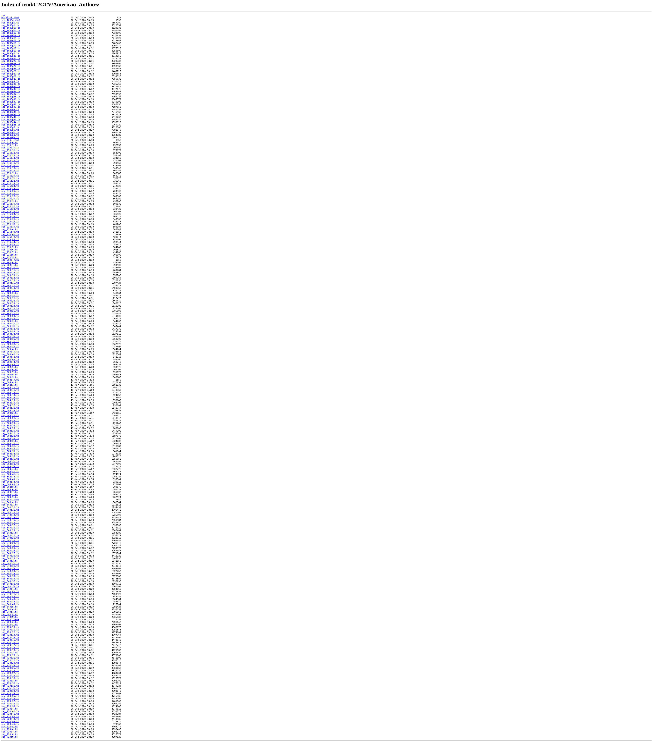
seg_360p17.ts (10, 285)
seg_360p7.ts (9, 372)
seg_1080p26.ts (10, 71)
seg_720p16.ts (10, 642)
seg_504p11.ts (10, 390)
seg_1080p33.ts (10, 91)
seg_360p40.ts (10, 351)
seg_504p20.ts (10, 415)
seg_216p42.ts (10, 237)
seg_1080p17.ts (10, 45)
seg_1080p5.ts (10, 127)
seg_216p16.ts (10, 163)
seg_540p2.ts (9, 533)
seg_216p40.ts (10, 232)
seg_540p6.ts (9, 609)
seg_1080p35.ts (10, 96)
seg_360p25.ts (10, 308)
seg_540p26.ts (10, 550)
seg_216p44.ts (10, 242)
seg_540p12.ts (10, 512)
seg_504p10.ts (10, 387)
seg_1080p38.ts (10, 104)
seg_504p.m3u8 (10, 379)
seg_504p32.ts (10, 448)
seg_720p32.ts (10, 688)
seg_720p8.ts (9, 734)
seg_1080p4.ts (10, 109)
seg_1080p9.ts (10, 137)
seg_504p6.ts (9, 489)
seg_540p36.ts (10, 578)
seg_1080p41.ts (10, 114)
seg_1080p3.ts (10, 81)
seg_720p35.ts (10, 696)
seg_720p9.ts (9, 737)
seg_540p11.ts (10, 510)
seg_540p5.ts (9, 606)
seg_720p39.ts (10, 706)
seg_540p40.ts (10, 591)
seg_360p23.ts (10, 303)
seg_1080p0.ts (10, 22)
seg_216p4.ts (9, 229)
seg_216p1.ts (9, 145)
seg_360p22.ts (10, 300)
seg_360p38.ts (10, 344)
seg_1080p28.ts (10, 76)
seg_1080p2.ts (10, 53)
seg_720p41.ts (10, 714)
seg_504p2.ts (9, 413)
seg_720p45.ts (10, 724)
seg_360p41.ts (10, 354)
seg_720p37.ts (10, 701)
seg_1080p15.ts (10, 40)
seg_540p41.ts (10, 594)
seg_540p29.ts (10, 558)
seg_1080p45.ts (10, 124)
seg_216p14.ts (10, 158)
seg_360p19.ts (10, 290)
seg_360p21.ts (10, 298)
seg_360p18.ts (10, 288)
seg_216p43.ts (10, 239)
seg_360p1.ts (9, 265)
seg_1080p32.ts (10, 89)
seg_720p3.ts (9, 680)
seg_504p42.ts (10, 476)
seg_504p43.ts (10, 479)
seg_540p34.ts (10, 573)
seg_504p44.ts (10, 481)
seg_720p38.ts (10, 703)
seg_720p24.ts (10, 665)
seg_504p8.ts (9, 494)
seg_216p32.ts (10, 209)
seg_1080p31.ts (10, 86)
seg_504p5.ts (9, 487)
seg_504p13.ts (10, 395)
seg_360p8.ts (9, 374)
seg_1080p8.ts (10, 135)
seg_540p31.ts (10, 566)
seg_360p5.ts (9, 367)
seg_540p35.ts (10, 576)
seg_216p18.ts (10, 168)
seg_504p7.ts (9, 492)
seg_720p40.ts (10, 711)
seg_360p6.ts (9, 369)
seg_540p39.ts (10, 586)
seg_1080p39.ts (10, 107)
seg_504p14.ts (10, 397)
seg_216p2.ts (9, 173)
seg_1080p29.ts (10, 79)
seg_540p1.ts (9, 504)
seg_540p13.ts (10, 515)
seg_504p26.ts (10, 430)
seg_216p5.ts (9, 247)
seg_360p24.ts (10, 306)
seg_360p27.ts (10, 313)
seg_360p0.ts (9, 262)
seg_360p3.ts (9, 321)
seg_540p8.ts (9, 614)
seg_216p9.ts (9, 257)
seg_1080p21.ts (10, 58)
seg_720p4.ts (9, 708)
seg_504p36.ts (10, 459)
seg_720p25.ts (10, 668)
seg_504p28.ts (10, 436)
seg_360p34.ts (10, 334)
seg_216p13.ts (10, 155)
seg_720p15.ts (10, 640)
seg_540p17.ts (10, 525)
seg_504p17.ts (10, 405)
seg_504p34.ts (10, 453)
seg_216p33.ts (10, 211)
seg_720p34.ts (10, 693)
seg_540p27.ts (10, 553)
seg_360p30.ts (10, 323)
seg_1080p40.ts (10, 112)
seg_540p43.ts (10, 599)
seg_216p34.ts (10, 214)
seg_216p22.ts (10, 181)
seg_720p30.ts (10, 683)
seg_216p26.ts (10, 191)
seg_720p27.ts (10, 673)
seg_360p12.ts (10, 272)
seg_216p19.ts (10, 170)
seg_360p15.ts (10, 280)
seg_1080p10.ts (10, 28)
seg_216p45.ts (10, 244)
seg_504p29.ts (10, 438)
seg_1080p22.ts (10, 61)
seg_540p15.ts (10, 520)
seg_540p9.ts (9, 617)
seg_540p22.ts (10, 540)
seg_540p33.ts (10, 571)
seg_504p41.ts (10, 474)
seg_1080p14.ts (10, 38)
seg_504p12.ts (10, 392)
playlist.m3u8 (10, 17)
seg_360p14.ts (10, 277)
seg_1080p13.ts (10, 35)
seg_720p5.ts (9, 726)
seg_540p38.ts (10, 584)
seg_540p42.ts (10, 596)
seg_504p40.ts (10, 471)
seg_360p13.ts (10, 275)
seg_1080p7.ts (10, 132)
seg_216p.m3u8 (10, 140)
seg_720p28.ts (10, 675)
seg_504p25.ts (10, 428)
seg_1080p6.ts (10, 130)
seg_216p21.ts (10, 178)
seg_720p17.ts (10, 645)
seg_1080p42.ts (10, 117)
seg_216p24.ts (10, 186)
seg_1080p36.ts (10, 99)
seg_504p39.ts (10, 466)
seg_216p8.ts (9, 255)
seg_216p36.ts (10, 219)
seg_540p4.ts (9, 589)
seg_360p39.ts (10, 346)
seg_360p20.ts (10, 295)
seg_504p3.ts (9, 441)
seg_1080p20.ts (10, 56)
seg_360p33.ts (10, 331)
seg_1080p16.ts (10, 43)
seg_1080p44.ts (10, 122)
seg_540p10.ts (10, 507)
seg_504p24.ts (10, 425)
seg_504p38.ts (10, 464)
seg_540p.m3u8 (10, 499)
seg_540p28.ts (10, 555)
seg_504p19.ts (10, 410)
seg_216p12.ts (10, 152)
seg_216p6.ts (9, 249)
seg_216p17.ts (10, 165)
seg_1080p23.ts (10, 63)
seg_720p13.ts (10, 635)
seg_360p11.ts (10, 270)
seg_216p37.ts (10, 221)
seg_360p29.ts (10, 318)
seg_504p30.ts (10, 443)
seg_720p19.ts (10, 650)
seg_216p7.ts (9, 252)
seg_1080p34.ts (10, 94)
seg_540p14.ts (10, 517)
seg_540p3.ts (9, 561)
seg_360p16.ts (10, 283)
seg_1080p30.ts (10, 84)
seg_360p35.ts (10, 336)
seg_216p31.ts (10, 206)
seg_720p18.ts (10, 647)
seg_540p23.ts (10, 543)
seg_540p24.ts (10, 545)
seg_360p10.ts (10, 267)
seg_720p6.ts (9, 729)
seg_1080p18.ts (10, 48)
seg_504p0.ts (9, 382)
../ (3, 15)
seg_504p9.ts (9, 497)
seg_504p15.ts (10, 400)
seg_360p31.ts (10, 326)
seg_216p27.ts (10, 193)
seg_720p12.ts (10, 632)
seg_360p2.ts (9, 293)
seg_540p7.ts (9, 612)
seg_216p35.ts (10, 216)
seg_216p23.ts (10, 183)
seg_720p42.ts (10, 716)
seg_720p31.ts (10, 686)
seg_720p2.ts (9, 652)
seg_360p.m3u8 (10, 260)
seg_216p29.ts (10, 198)
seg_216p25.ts (10, 188)
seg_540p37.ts (10, 581)
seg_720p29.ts (10, 678)
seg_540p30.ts (10, 563)
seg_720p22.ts (10, 660)
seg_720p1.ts (9, 624)
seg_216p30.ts (10, 204)
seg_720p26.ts (10, 670)
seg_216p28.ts (10, 196)
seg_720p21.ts (10, 657)
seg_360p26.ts (10, 311)
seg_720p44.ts (10, 721)
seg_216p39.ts (10, 226)
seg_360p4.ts (9, 349)
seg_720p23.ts (10, 663)
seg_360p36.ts (10, 339)
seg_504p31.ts (10, 446)
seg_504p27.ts (10, 433)
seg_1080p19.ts (10, 50)
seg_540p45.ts (10, 604)
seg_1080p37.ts (10, 101)
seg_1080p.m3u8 (10, 20)
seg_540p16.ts (10, 522)
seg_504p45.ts (10, 484)
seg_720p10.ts (10, 627)
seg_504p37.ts (10, 461)
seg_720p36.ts (10, 698)
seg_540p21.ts (10, 538)
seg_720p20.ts (10, 655)
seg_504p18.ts (10, 408)
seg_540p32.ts (10, 568)
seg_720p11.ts (10, 629)
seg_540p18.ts (10, 527)
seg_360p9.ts (9, 377)
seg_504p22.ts (10, 420)
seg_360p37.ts (10, 341)
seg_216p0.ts (9, 142)
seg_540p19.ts (10, 530)
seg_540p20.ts (10, 535)
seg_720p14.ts (10, 637)
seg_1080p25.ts (10, 68)
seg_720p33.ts (10, 691)
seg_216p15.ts (10, 160)
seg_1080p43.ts (10, 119)
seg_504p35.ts (10, 456)
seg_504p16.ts (10, 402)
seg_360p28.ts (10, 316)
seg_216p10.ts (10, 147)
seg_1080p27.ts (10, 73)
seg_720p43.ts (10, 719)
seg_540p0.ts (9, 502)
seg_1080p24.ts (10, 66)
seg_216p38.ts (10, 224)
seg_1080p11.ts (10, 30)
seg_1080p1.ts (10, 25)
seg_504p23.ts (10, 423)
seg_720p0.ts (9, 622)
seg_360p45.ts (10, 364)
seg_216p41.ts (10, 234)
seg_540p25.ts (10, 548)
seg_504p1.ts (9, 385)
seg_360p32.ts (10, 328)
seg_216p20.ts (10, 175)
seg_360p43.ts (10, 359)
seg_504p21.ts (10, 418)
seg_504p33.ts (10, 451)
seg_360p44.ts (10, 362)
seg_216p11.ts (10, 150)
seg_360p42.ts (10, 357)
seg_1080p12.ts (10, 33)
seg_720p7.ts (9, 731)
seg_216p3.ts (9, 201)
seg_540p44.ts (10, 601)
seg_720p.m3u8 (10, 619)
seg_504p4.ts (9, 469)
